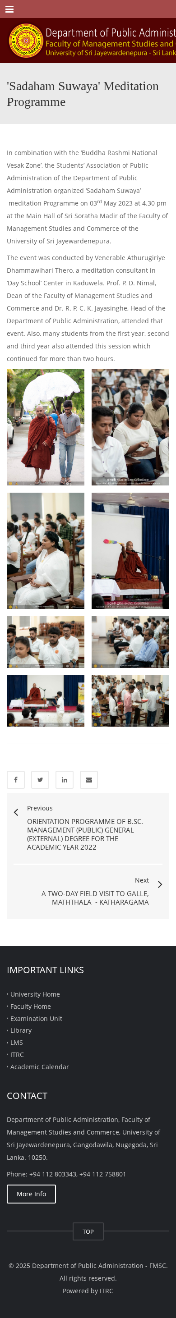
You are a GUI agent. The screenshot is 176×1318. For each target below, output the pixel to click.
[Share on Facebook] (16, 780)
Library (21, 1030)
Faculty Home (30, 1006)
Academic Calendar (39, 1066)
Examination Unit (36, 1018)
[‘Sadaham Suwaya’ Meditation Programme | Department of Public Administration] (88, 40)
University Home (35, 994)
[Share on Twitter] (40, 780)
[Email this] (89, 780)
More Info (31, 1194)
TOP (88, 1231)
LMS (16, 1042)
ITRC (17, 1054)
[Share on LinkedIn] (65, 780)
